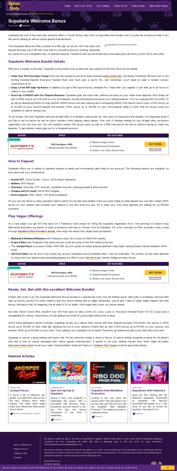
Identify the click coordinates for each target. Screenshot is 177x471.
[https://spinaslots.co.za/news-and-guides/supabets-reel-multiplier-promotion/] (109, 383)
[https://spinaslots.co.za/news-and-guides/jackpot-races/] (27, 383)
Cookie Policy (131, 468)
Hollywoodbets (26, 413)
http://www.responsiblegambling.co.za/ (65, 444)
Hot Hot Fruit (93, 257)
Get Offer (155, 144)
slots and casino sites (20, 345)
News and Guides (20, 14)
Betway (16, 413)
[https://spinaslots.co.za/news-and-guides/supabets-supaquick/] (150, 383)
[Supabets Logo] (21, 147)
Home (8, 14)
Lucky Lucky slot (112, 76)
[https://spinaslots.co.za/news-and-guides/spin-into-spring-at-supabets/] (68, 383)
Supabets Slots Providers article (36, 231)
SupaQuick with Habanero (148, 390)
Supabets (26, 25)
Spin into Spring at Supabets (62, 392)
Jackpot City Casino (105, 345)
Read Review (155, 149)
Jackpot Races (19, 390)
